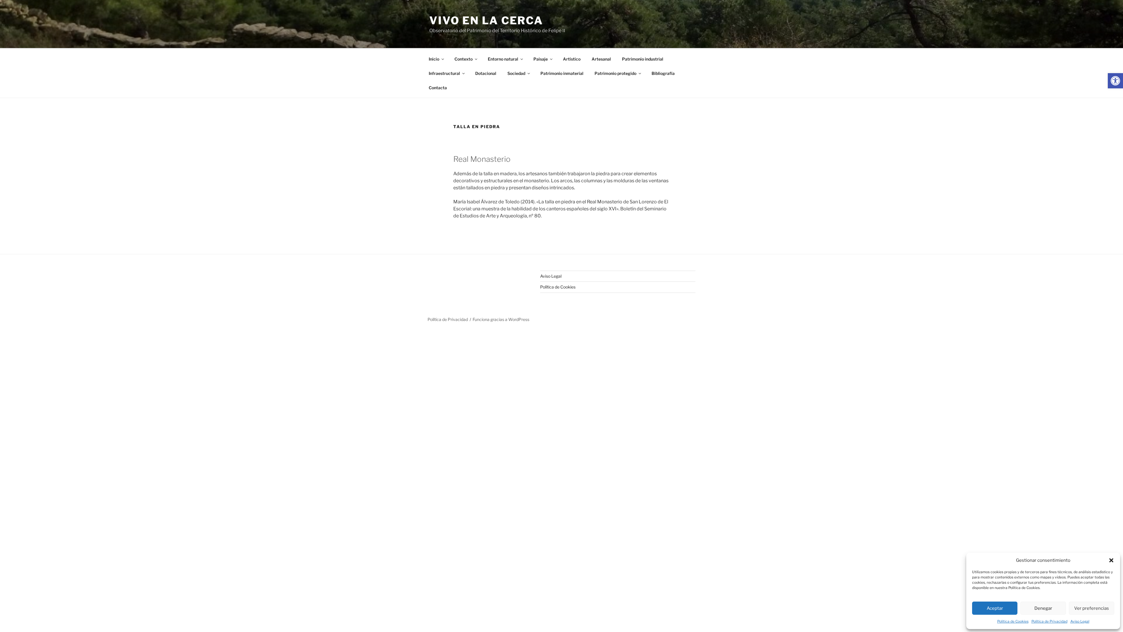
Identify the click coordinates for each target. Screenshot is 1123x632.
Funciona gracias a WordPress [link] (501, 319)
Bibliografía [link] (663, 73)
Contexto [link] (463, 58)
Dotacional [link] (485, 73)
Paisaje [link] (540, 58)
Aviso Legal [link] (1079, 621)
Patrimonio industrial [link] (642, 58)
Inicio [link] (434, 58)
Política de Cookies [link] (1013, 621)
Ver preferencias (1091, 608)
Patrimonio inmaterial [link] (561, 73)
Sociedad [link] (516, 73)
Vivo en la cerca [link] (486, 20)
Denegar (1043, 608)
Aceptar (995, 608)
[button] (1111, 560)
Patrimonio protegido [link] (615, 73)
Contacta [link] (438, 87)
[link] (1115, 80)
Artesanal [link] (601, 58)
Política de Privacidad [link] (1049, 621)
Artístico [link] (572, 58)
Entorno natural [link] (503, 58)
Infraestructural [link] (444, 73)
